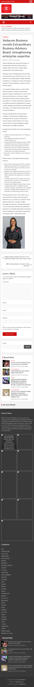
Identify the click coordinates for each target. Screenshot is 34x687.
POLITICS (4, 612)
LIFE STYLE (4, 598)
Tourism (3, 624)
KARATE (3, 596)
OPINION (3, 610)
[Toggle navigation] (3, 22)
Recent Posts (9, 357)
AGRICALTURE (5, 551)
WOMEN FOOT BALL (7, 633)
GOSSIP (3, 584)
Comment (6, 282)
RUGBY (12, 377)
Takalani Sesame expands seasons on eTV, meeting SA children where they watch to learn (17, 257)
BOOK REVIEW (5, 558)
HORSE (3, 591)
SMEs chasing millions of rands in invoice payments (18, 265)
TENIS (3, 621)
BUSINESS (6, 37)
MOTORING (4, 600)
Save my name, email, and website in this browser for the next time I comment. (17, 328)
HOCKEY (3, 589)
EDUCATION (4, 572)
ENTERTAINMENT (15, 369)
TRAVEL (3, 628)
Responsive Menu (31, 1)
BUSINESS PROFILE (6, 565)
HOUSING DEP (5, 593)
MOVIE (3, 603)
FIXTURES (4, 579)
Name (5, 303)
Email (5, 310)
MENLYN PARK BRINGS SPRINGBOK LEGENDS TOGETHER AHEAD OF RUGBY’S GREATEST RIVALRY (19, 658)
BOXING (13, 360)
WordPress (22, 684)
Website (5, 318)
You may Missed (9, 405)
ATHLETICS (4, 554)
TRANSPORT (5, 626)
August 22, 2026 (15, 366)
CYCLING (4, 570)
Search (5, 343)
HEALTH (3, 586)
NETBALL (4, 605)
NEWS (3, 607)
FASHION (4, 577)
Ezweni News (16, 60)
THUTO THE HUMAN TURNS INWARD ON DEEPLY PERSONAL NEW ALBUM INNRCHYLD (20, 667)
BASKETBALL (5, 556)
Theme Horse (19, 682)
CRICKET (3, 568)
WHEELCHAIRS (5, 631)
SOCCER (3, 617)
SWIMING (4, 619)
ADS (2, 549)
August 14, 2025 (7, 60)
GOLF (2, 582)
